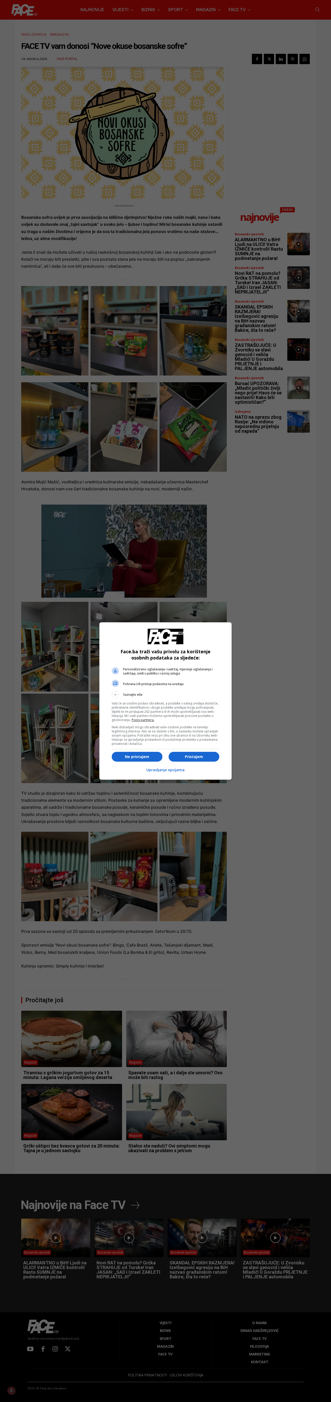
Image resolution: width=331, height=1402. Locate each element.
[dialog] (165, 701)
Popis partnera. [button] (143, 720)
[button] (165, 694)
